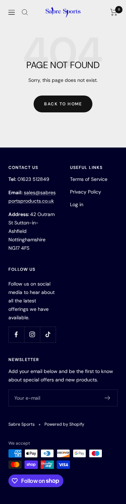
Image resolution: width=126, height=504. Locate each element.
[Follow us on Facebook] (16, 334)
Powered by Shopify (64, 424)
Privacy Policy (85, 192)
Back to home (63, 104)
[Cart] (114, 12)
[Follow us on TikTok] (48, 334)
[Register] (108, 397)
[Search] (25, 12)
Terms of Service (88, 179)
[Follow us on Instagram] (32, 334)
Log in (76, 204)
